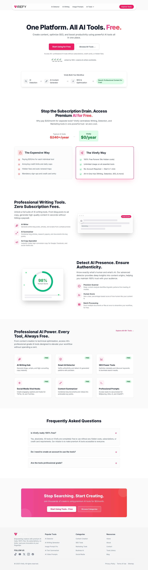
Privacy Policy (110, 564)
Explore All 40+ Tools (125, 331)
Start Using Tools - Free (61, 509)
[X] (24, 554)
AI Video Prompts (51, 554)
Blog (108, 554)
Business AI (80, 550)
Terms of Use (121, 564)
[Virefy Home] (20, 7)
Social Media (80, 554)
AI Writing (65, 7)
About (109, 542)
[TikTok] (15, 554)
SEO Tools (79, 542)
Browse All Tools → (88, 47)
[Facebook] (33, 554)
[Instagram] (28, 554)
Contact (109, 546)
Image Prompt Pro (51, 546)
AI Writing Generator (52, 542)
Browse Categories (89, 509)
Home (109, 539)
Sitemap (131, 564)
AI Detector (55, 7)
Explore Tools (126, 7)
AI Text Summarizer (52, 550)
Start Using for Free (61, 47)
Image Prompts (77, 7)
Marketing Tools (81, 546)
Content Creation (82, 539)
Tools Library (111, 550)
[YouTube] (20, 554)
